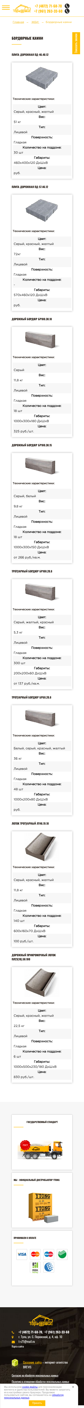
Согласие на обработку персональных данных (35, 1375)
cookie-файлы (30, 1387)
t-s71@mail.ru (27, 1341)
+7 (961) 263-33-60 (48, 11)
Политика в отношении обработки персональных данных (40, 1381)
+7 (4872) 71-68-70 (48, 5)
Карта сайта (18, 1346)
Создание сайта (32, 1362)
